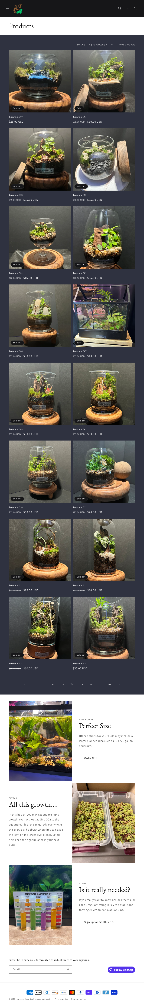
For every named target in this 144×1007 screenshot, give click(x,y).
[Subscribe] (68, 969)
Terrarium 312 (16, 585)
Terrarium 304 (16, 273)
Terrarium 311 (80, 507)
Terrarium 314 (16, 663)
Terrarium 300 (16, 116)
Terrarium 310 (16, 507)
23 (62, 684)
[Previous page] (24, 684)
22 (53, 684)
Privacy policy (61, 999)
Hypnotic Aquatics (24, 999)
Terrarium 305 (80, 273)
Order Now (91, 758)
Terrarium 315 (80, 663)
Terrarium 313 (80, 585)
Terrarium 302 (16, 195)
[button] (7, 8)
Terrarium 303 (80, 195)
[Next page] (119, 684)
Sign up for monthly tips (99, 922)
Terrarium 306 (16, 351)
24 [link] (71, 684)
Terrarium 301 (80, 116)
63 (110, 684)
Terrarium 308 (16, 429)
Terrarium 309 (80, 429)
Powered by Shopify (42, 999)
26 (91, 684)
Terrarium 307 (80, 351)
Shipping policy (78, 999)
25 (81, 684)
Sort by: (81, 44)
